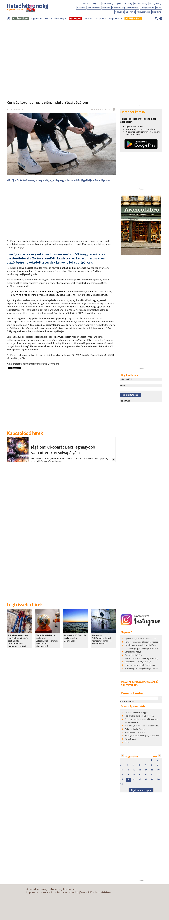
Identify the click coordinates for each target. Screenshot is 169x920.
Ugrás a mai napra (141, 790)
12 (134, 769)
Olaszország (132, 7)
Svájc (158, 7)
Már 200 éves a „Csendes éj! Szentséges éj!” (144, 658)
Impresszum (33, 892)
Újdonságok (60, 18)
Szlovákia (119, 12)
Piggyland (156, 12)
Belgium (96, 3)
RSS (90, 892)
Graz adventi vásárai (133, 655)
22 (152, 774)
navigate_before (122, 755)
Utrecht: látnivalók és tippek (136, 712)
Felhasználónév (126, 379)
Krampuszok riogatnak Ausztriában (140, 665)
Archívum (89, 18)
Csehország (107, 3)
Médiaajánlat (78, 892)
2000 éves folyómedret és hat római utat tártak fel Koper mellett (102, 639)
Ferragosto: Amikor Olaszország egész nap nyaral (146, 642)
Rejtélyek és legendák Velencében (139, 716)
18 (127, 774)
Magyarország (143, 12)
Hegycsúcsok (115, 18)
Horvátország (94, 7)
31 (121, 784)
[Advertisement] (61, 210)
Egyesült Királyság (124, 3)
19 (134, 774)
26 (134, 779)
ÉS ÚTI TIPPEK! (130, 685)
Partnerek (62, 892)
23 (158, 774)
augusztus (131, 756)
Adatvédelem (103, 892)
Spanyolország (147, 7)
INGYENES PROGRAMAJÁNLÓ (139, 681)
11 (127, 769)
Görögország (155, 3)
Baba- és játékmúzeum (135, 729)
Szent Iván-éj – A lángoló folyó (138, 661)
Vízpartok (101, 18)
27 (140, 779)
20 (140, 774)
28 (146, 779)
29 (152, 779)
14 (146, 769)
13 (140, 769)
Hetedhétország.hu (101, 109)
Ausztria (86, 3)
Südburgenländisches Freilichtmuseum (141, 719)
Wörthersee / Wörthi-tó (135, 732)
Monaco (106, 7)
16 (158, 769)
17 (121, 774)
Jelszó (122, 385)
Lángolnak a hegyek (133, 652)
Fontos (48, 18)
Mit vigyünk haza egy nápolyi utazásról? (142, 735)
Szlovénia (130, 12)
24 (121, 779)
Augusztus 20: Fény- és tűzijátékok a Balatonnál (75, 638)
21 (146, 774)
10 (121, 769)
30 (158, 779)
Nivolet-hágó (130, 739)
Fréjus (127, 742)
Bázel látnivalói (131, 722)
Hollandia (81, 7)
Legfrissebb (37, 18)
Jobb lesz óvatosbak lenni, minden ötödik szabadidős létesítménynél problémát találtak (18, 640)
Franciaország (140, 3)
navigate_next (160, 698)
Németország (118, 7)
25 (127, 779)
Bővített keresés (127, 701)
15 (152, 769)
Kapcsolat (48, 892)
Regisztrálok (125, 401)
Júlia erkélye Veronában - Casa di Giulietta (142, 725)
